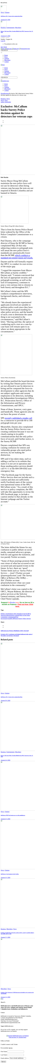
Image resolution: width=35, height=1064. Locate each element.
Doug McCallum (15, 613)
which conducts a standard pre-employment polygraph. (17, 256)
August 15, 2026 (5, 937)
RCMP (13, 618)
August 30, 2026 (5, 19)
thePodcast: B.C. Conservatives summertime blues (11, 16)
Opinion (7, 12)
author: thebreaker (6, 102)
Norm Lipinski (15, 615)
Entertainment (10, 27)
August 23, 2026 (5, 819)
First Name (4, 1051)
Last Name (4, 1055)
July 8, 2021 (4, 100)
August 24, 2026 (5, 36)
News (2, 12)
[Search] (1, 52)
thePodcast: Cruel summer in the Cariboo (10, 874)
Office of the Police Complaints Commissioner (15, 616)
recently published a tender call (18, 418)
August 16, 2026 (5, 877)
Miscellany (18, 27)
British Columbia (5, 613)
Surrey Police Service (25, 618)
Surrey (17, 618)
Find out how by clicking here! (17, 1037)
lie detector (7, 615)
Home (2, 93)
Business (3, 27)
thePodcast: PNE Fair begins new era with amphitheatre (13, 815)
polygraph (8, 618)
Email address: (5, 1058)
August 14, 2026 (5, 997)
